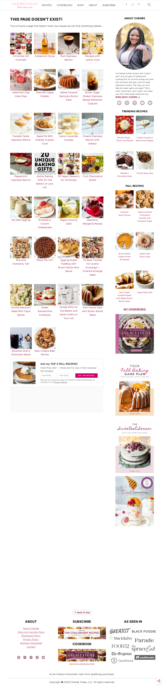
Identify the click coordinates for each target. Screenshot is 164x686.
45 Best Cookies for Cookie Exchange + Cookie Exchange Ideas (93, 267)
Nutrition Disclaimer (31, 643)
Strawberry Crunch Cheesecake (45, 224)
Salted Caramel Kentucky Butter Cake (68, 96)
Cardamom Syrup (45, 56)
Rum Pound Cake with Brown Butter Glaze (92, 311)
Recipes (47, 5)
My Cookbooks (135, 309)
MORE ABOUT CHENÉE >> (127, 97)
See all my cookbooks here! (82, 664)
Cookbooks (64, 5)
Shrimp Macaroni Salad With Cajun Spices (21, 311)
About (93, 5)
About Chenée (31, 628)
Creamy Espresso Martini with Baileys (93, 140)
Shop (80, 5)
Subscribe (109, 5)
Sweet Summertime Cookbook (45, 311)
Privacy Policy (31, 639)
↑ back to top (82, 612)
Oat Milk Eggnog (20, 220)
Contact (31, 647)
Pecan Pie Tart (45, 260)
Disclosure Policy (31, 635)
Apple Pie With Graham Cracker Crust (44, 140)
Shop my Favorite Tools (31, 632)
